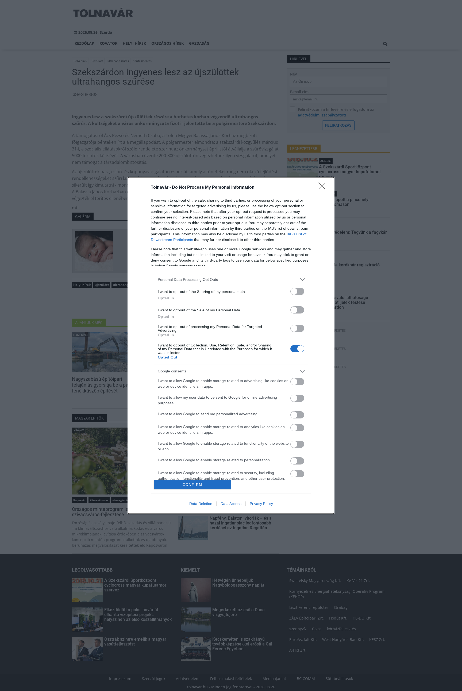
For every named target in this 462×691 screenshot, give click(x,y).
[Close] (323, 188)
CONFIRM (192, 485)
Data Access (231, 503)
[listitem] (231, 279)
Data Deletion (200, 503)
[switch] (297, 291)
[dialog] (231, 345)
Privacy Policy (261, 503)
